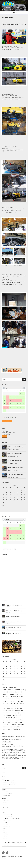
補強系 (5, 832)
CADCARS (12, 687)
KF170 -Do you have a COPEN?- (12, 818)
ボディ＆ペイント (7, 820)
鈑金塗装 (17, 729)
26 (10, 499)
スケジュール (6, 800)
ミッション (6, 834)
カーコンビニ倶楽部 (8, 710)
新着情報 (4, 789)
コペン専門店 (7, 715)
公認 (12, 726)
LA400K (20, 696)
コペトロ (14, 712)
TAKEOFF (20, 701)
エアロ (6, 822)
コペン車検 (16, 715)
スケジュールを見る (7, 420)
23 (24, 497)
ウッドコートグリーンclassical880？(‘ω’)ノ (15, 460)
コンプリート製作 (7, 717)
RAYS (12, 701)
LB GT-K (6, 698)
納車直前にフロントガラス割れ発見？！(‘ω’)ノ (15, 446)
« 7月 (3, 505)
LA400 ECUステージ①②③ (9, 782)
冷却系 (5, 838)
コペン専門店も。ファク (11, 7)
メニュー (15, 12)
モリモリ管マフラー (16, 722)
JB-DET (5, 694)
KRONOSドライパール (16, 694)
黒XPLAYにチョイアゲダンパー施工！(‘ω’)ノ (15, 467)
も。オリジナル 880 (8, 814)
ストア (3, 778)
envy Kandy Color (20, 689)
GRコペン (11, 691)
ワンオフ (13, 724)
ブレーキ (5, 830)
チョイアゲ (19, 719)
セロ (16, 717)
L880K (5, 696)
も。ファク (20, 703)
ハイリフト (6, 722)
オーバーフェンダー (8, 708)
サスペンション (7, 826)
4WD (5, 687)
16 (24, 494)
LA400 (13, 696)
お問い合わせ (5, 807)
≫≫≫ (17, 449)
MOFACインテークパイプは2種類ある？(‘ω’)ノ (15, 453)
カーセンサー (19, 710)
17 (3, 497)
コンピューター (7, 840)
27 (14, 499)
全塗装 (5, 726)
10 (3, 494)
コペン (22, 712)
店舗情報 (4, 798)
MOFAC (5, 701)
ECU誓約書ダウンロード (9, 784)
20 (14, 497)
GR (5, 691)
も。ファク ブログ (8, 793)
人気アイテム (6, 786)
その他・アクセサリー (8, 845)
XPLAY (12, 703)
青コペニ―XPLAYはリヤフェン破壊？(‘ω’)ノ (15, 474)
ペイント (5, 802)
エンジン (5, 836)
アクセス (5, 804)
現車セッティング (7, 729)
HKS (18, 691)
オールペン (18, 708)
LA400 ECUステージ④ (8, 780)
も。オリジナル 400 (8, 816)
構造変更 (19, 726)
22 (21, 497)
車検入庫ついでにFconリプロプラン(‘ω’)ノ (13, 633)
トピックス (6, 791)
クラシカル (6, 712)
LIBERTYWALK (14, 698)
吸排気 (5, 828)
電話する (5, 436)
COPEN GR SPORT (8, 689)
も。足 (5, 705)
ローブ (5, 724)
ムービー (4, 809)
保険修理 (21, 724)
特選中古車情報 (7, 795)
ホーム (3, 776)
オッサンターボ (14, 705)
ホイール (5, 824)
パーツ (3, 812)
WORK (5, 703)
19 (10, 497)
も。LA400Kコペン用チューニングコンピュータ (15, 842)
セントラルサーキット (8, 719)
